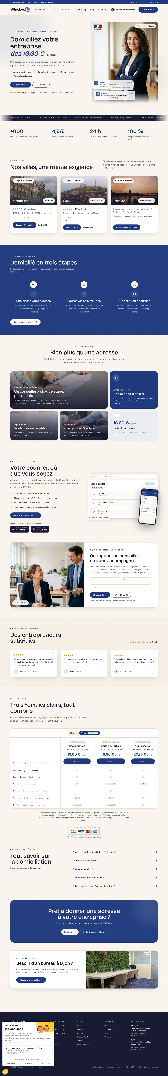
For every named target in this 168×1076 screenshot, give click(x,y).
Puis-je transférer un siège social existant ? (94, 886)
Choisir (77, 761)
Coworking (81, 9)
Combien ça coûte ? (83, 869)
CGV (132, 1067)
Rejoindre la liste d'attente (126, 227)
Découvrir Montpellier (24, 225)
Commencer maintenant (23, 322)
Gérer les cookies (151, 1067)
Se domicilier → (44, 225)
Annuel (89, 733)
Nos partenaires (83, 1033)
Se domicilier (147, 9)
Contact (102, 9)
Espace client (153, 2)
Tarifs (55, 9)
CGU (139, 1067)
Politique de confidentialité (117, 1067)
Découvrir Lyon (72, 227)
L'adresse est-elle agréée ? (86, 860)
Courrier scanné (83, 1026)
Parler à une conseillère (125, 9)
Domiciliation (40, 9)
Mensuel (73, 733)
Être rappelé (41, 84)
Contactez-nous (36, 868)
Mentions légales (97, 1067)
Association (54, 1044)
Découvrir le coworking (29, 980)
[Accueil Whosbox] (20, 10)
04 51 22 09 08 (136, 2)
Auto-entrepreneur (57, 1033)
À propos (108, 1029)
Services (66, 9)
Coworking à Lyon (84, 1044)
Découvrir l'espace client (24, 515)
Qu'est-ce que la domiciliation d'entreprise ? (94, 852)
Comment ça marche (112, 1026)
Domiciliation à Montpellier (61, 1026)
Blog (92, 9)
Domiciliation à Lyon (58, 1029)
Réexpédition (82, 1029)
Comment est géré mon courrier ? (89, 877)
